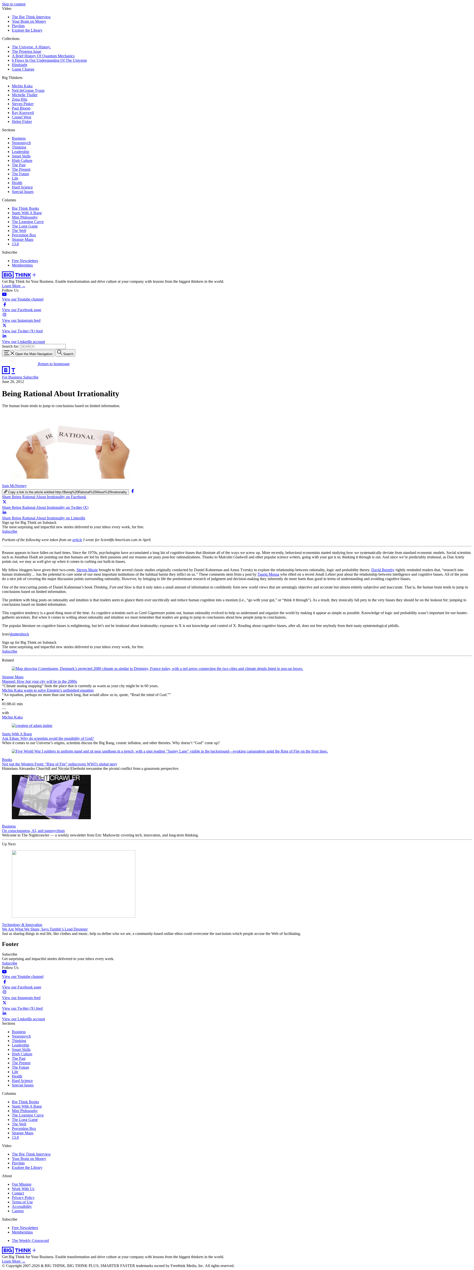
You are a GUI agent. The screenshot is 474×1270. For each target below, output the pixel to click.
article (77, 540)
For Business (12, 377)
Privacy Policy (23, 1197)
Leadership (20, 152)
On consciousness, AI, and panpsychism (33, 831)
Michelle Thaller (25, 95)
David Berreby (383, 570)
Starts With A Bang (27, 213)
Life (15, 178)
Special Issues (23, 192)
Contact (18, 1193)
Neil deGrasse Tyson (28, 90)
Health (17, 183)
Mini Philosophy (25, 217)
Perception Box (24, 235)
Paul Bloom (21, 108)
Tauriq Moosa (268, 574)
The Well (19, 230)
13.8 (15, 244)
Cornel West (21, 117)
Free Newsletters (25, 261)
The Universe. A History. (31, 47)
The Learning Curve (28, 222)
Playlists (18, 26)
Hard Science (22, 187)
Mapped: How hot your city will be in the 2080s (39, 681)
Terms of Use (22, 1202)
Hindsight (19, 65)
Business (19, 138)
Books (7, 760)
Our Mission (21, 1184)
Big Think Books (25, 208)
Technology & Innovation (22, 925)
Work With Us (23, 1189)
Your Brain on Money (29, 21)
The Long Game (25, 226)
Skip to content (13, 4)
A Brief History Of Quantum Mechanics (43, 56)
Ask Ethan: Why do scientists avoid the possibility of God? (48, 738)
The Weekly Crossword (30, 1240)
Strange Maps (22, 239)
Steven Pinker (23, 104)
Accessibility (22, 1206)
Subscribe (31, 377)
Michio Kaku (22, 86)
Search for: (10, 346)
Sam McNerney (14, 486)
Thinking (19, 147)
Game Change (23, 69)
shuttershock (19, 634)
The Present (21, 169)
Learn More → (13, 286)
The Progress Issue (26, 51)
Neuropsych (21, 143)
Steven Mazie (87, 570)
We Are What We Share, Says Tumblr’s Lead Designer (45, 929)
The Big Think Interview (31, 17)
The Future (20, 174)
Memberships (22, 265)
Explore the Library (27, 30)
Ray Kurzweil (23, 113)
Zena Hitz (19, 99)
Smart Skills (21, 156)
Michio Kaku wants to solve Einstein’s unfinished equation (48, 690)
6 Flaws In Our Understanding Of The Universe (49, 60)
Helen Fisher (22, 121)
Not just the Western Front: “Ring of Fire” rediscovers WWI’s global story (59, 764)
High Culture (22, 160)
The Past (18, 165)
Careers (18, 1211)
